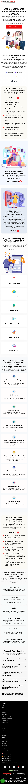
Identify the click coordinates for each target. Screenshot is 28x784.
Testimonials (4, 745)
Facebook (5, 767)
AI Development (5, 720)
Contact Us (4, 712)
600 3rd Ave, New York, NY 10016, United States (12, 763)
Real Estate (4, 728)
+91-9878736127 (7, 756)
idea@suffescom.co (7, 760)
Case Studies (4, 741)
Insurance (4, 733)
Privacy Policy (20, 781)
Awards (3, 747)
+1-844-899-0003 (7, 753)
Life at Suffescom (5, 709)
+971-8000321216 (7, 758)
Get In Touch (12, 97)
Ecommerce (4, 735)
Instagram (19, 767)
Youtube (23, 767)
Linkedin (9, 767)
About (3, 705)
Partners (3, 710)
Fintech (3, 730)
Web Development (6, 724)
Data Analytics (5, 722)
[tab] (14, 659)
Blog (3, 739)
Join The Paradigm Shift (14, 26)
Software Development (7, 718)
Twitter (14, 767)
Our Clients (4, 743)
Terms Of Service (13, 781)
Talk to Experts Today (12, 181)
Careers (3, 707)
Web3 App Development (14, 425)
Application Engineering (7, 716)
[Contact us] (2, 780)
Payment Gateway (14, 501)
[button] (14, 659)
